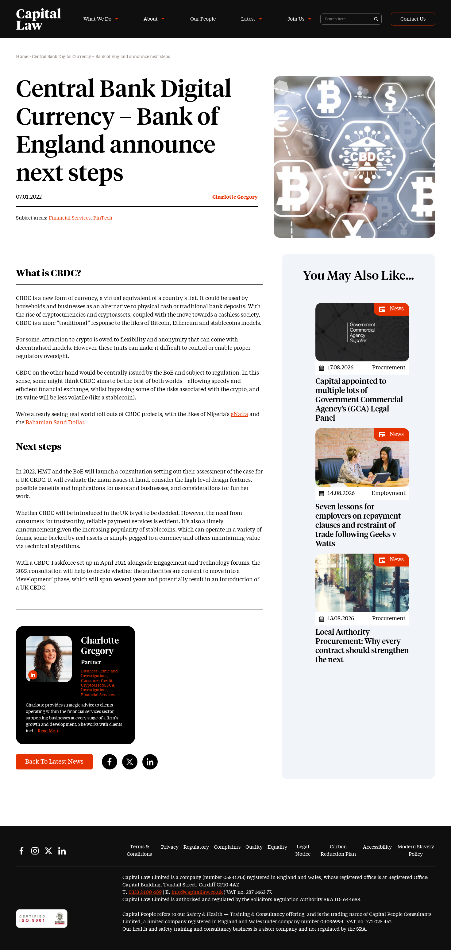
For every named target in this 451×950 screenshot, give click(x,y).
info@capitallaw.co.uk (197, 892)
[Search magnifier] (376, 19)
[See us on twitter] (48, 850)
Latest (248, 19)
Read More (48, 731)
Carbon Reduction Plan (338, 850)
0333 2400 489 (145, 892)
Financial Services (70, 218)
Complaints (227, 847)
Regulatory (196, 847)
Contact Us (413, 19)
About (151, 19)
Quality (254, 847)
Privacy (170, 847)
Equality (277, 847)
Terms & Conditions (139, 850)
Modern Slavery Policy (416, 850)
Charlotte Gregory (235, 197)
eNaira (239, 414)
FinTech (102, 218)
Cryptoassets (93, 685)
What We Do (97, 19)
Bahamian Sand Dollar (54, 423)
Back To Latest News (54, 762)
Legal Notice (302, 850)
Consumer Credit (97, 681)
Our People (203, 19)
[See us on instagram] (34, 850)
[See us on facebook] (21, 850)
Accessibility (377, 847)
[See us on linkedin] (61, 850)
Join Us (295, 19)
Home (22, 57)
